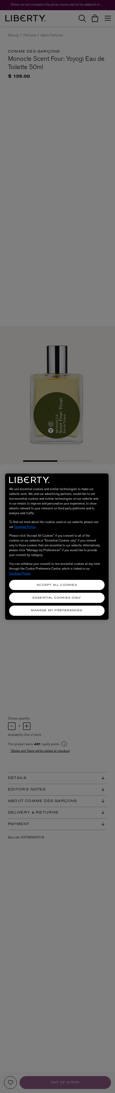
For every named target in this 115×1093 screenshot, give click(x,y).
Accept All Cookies (57, 585)
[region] (57, 546)
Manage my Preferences (56, 610)
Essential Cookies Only (57, 598)
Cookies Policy (24, 527)
